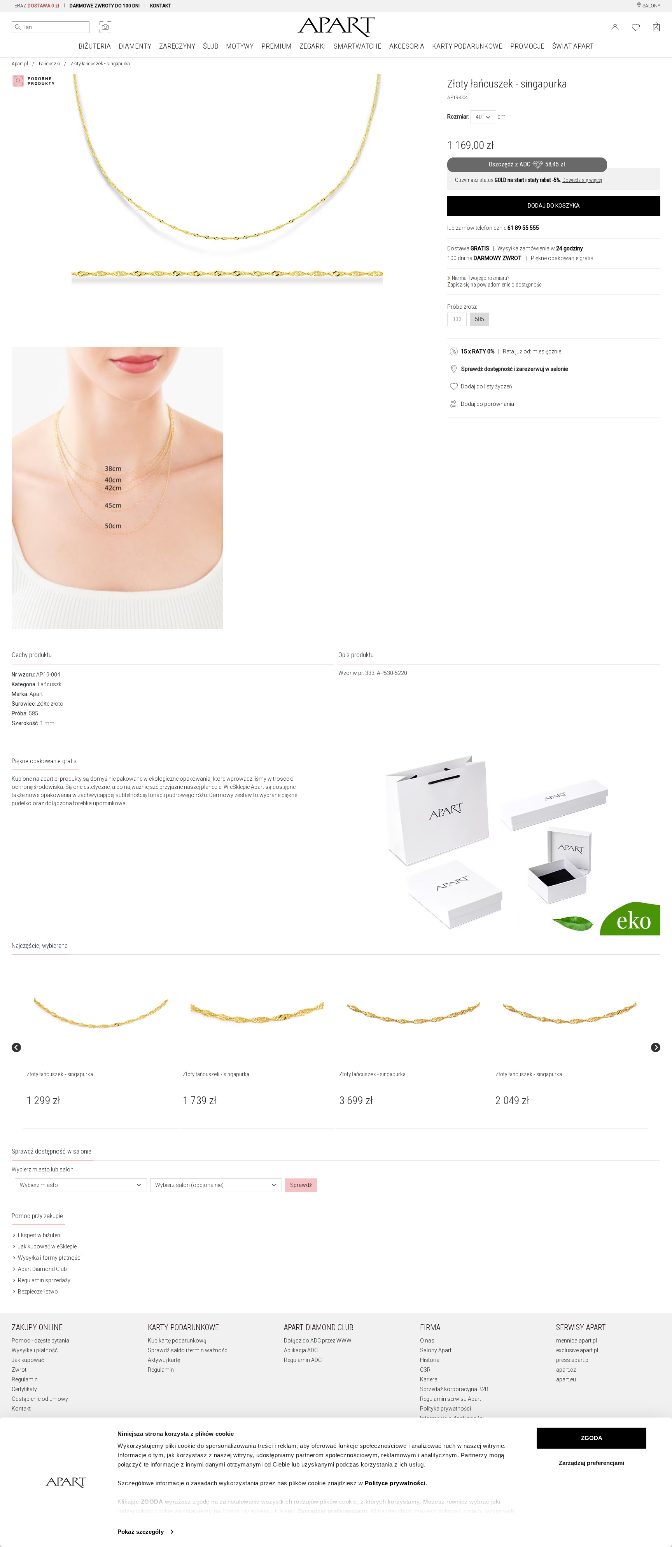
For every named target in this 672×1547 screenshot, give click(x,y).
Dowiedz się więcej (582, 180)
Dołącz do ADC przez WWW (318, 1340)
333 (457, 319)
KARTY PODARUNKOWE (467, 46)
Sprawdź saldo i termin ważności (188, 1350)
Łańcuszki (49, 63)
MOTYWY (240, 46)
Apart (36, 694)
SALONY (650, 6)
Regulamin (25, 1379)
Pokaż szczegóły (140, 1531)
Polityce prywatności (395, 1483)
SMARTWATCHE (358, 46)
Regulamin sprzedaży (43, 1280)
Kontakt (21, 1408)
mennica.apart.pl (576, 1340)
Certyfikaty (24, 1389)
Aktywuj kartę (164, 1360)
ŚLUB (210, 46)
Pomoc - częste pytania (40, 1340)
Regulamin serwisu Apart (450, 1399)
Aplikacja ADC (301, 1350)
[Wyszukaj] (18, 27)
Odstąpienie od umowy (40, 1399)
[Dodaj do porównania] (451, 403)
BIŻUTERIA (95, 46)
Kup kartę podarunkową (177, 1340)
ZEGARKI (312, 46)
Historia (429, 1360)
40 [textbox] (479, 117)
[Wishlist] (636, 26)
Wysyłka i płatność (35, 1350)
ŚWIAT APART (572, 46)
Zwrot (19, 1370)
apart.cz (566, 1370)
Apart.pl (20, 63)
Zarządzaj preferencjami (591, 1463)
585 (479, 319)
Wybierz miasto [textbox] (39, 1185)
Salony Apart (436, 1350)
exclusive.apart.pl (577, 1350)
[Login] (615, 26)
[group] (101, 1047)
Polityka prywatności (445, 1408)
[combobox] (483, 117)
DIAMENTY (135, 46)
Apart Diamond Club (42, 1269)
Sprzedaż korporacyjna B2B (454, 1389)
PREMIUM (276, 46)
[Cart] (656, 27)
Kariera (429, 1379)
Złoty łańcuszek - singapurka (59, 1074)
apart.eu (566, 1379)
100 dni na (484, 258)
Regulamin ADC (303, 1360)
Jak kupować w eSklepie (47, 1246)
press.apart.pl (573, 1360)
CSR (425, 1370)
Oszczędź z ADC (527, 164)
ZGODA (591, 1438)
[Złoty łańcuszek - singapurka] (101, 1013)
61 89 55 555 (523, 228)
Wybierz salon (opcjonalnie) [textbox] (189, 1185)
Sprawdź (301, 1185)
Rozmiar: (458, 117)
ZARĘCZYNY (177, 46)
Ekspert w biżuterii (39, 1235)
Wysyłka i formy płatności (49, 1258)
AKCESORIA (406, 46)
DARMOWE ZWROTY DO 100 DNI (105, 6)
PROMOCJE (527, 46)
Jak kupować (28, 1360)
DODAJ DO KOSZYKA (554, 206)
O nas (427, 1340)
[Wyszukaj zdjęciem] (105, 27)
